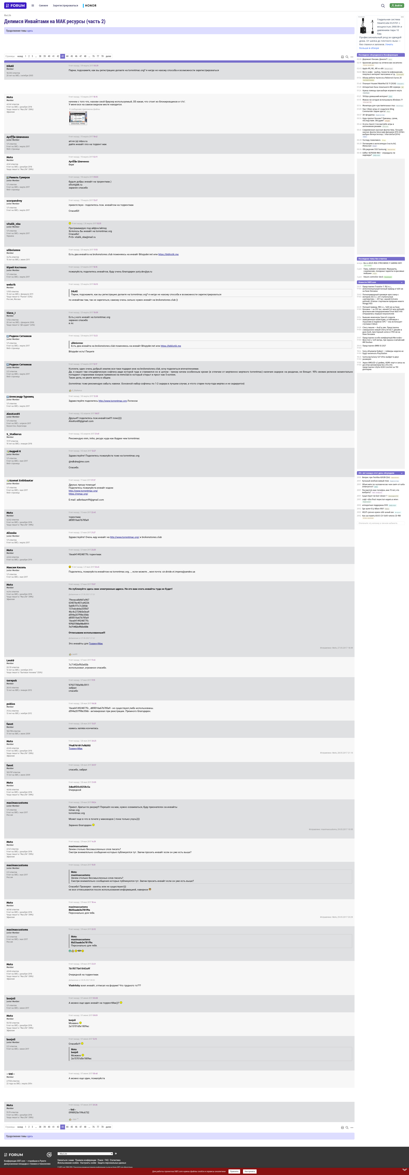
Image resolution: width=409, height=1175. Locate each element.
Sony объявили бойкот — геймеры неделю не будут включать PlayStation (383, 352)
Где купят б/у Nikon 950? (373, 509)
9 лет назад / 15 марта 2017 (83, 136)
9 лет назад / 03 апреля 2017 (84, 434)
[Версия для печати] (342, 57)
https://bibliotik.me (168, 254)
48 (85, 56)
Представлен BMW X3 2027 (374, 346)
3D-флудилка (369, 115)
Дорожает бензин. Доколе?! (375, 59)
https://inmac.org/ (78, 493)
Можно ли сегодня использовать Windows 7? (383, 100)
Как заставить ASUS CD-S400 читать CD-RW (381, 516)
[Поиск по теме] (347, 57)
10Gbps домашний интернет (375, 96)
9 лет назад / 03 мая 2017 (82, 451)
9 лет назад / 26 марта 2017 (83, 336)
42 (58, 56)
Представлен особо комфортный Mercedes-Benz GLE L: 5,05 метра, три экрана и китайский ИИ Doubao (383, 340)
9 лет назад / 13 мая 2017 (82, 512)
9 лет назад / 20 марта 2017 (86, 223)
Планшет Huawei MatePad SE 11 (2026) (379, 83)
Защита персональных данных (112, 1162)
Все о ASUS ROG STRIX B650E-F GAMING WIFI (382, 263)
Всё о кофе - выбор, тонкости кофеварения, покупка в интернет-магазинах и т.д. (383, 73)
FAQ (106, 1160)
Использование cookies (68, 1162)
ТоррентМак (96, 643)
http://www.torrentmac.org (113, 400)
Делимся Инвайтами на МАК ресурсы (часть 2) (54, 21)
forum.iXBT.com (118, 1167)
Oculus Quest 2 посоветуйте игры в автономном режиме (378, 125)
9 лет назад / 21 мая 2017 (82, 532)
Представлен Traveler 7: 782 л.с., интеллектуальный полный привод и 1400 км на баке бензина (383, 289)
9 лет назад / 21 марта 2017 (83, 267)
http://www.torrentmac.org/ (83, 490)
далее (108, 56)
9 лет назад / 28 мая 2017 (82, 703)
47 (81, 56)
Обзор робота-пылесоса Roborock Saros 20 (382, 78)
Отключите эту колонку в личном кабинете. (378, 523)
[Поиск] (383, 5)
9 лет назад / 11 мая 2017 (82, 480)
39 (44, 56)
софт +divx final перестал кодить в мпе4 (380, 499)
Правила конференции (85, 1160)
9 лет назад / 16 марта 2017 (83, 157)
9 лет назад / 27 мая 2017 (85, 567)
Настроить (250, 1171)
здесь (30, 30)
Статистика (115, 1160)
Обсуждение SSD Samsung (374, 149)
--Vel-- (74, 1119)
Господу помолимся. (372, 140)
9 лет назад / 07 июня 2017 (83, 1073)
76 (93, 56)
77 (98, 56)
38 (40, 56)
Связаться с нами (66, 1160)
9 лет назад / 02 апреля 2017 (84, 413)
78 (102, 56)
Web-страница (13, 149)
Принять (234, 1171)
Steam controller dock (373, 277)
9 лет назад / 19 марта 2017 (83, 200)
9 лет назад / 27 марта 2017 (83, 364)
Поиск (100, 1160)
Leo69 (74, 654)
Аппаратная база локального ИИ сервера (381, 87)
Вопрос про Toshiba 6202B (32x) (376, 477)
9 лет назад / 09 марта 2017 (83, 66)
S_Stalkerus (77, 390)
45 (72, 56)
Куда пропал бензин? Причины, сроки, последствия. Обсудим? (380, 119)
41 (53, 56)
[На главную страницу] (15, 5)
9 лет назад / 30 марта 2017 (83, 396)
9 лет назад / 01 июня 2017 (83, 998)
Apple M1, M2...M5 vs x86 (373, 68)
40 (49, 56)
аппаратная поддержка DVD (375, 505)
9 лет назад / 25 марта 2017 (83, 284)
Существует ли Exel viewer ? (374, 496)
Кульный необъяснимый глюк (375, 481)
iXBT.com (62, 1167)
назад (20, 56)
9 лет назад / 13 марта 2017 (83, 97)
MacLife (7, 15)
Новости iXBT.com (367, 282)
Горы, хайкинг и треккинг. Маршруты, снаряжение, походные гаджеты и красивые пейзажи (383, 271)
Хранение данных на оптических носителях (382, 63)
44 (67, 56)
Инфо (349, 66)
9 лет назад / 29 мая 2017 (82, 802)
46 (76, 56)
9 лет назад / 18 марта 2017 (83, 177)
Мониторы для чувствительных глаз (379, 105)
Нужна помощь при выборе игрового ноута (382, 90)
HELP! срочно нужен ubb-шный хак (378, 512)
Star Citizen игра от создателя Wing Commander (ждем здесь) (378, 110)
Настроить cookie (88, 1162)
